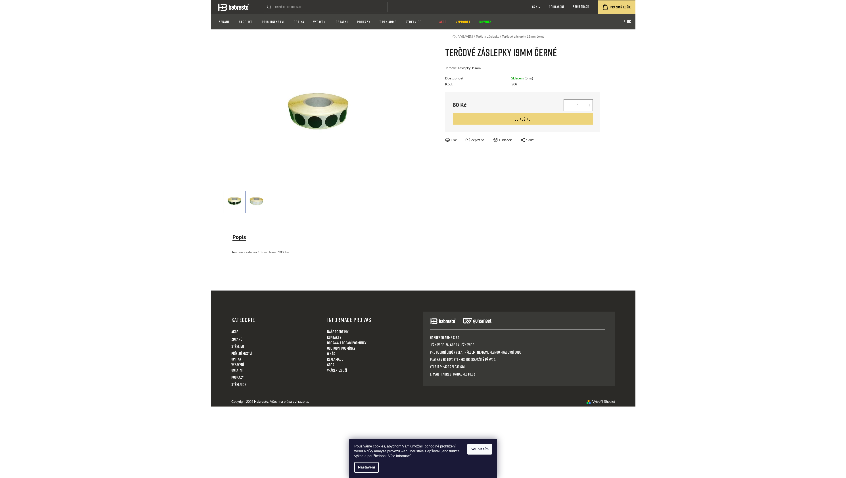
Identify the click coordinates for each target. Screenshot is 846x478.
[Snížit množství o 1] (567, 105)
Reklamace (335, 359)
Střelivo (237, 346)
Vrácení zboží (337, 370)
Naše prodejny (338, 331)
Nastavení (366, 467)
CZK (535, 7)
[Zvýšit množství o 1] (589, 105)
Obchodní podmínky (341, 348)
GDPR (330, 364)
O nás (331, 353)
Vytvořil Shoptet (603, 401)
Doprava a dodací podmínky (346, 342)
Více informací (399, 456)
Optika (236, 359)
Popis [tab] (239, 237)
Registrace (581, 6)
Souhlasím (480, 449)
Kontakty (334, 337)
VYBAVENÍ (237, 364)
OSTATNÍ (237, 370)
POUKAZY (237, 377)
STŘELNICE (238, 384)
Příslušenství (241, 353)
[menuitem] (224, 21)
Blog (627, 21)
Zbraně (236, 339)
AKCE (234, 331)
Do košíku (523, 119)
